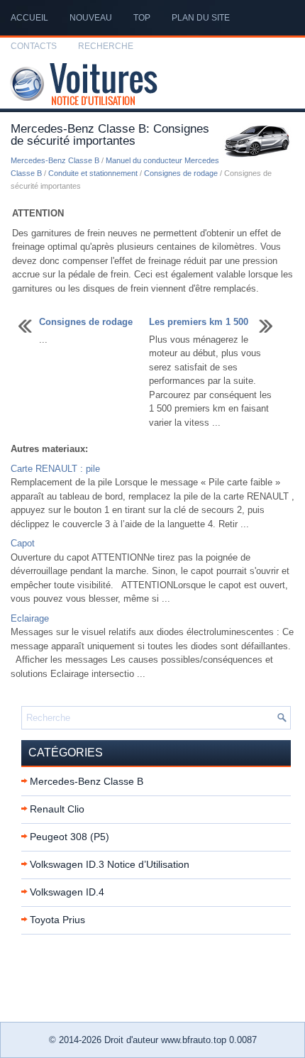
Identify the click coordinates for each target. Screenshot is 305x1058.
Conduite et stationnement (93, 173)
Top (141, 18)
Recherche (105, 46)
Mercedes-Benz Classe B (55, 160)
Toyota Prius (57, 919)
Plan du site (201, 18)
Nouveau (91, 18)
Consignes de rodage (181, 173)
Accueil (29, 18)
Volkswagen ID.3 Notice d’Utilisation (109, 864)
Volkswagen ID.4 (67, 892)
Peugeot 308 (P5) (69, 836)
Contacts (34, 46)
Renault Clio (57, 809)
